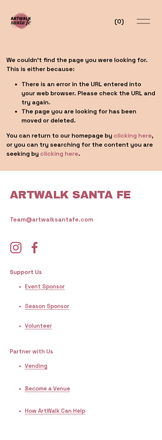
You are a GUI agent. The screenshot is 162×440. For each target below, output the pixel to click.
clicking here (133, 135)
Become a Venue (47, 388)
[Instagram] (16, 248)
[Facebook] (35, 248)
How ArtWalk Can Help (55, 410)
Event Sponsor (45, 286)
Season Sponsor (47, 306)
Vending (36, 365)
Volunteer (38, 325)
